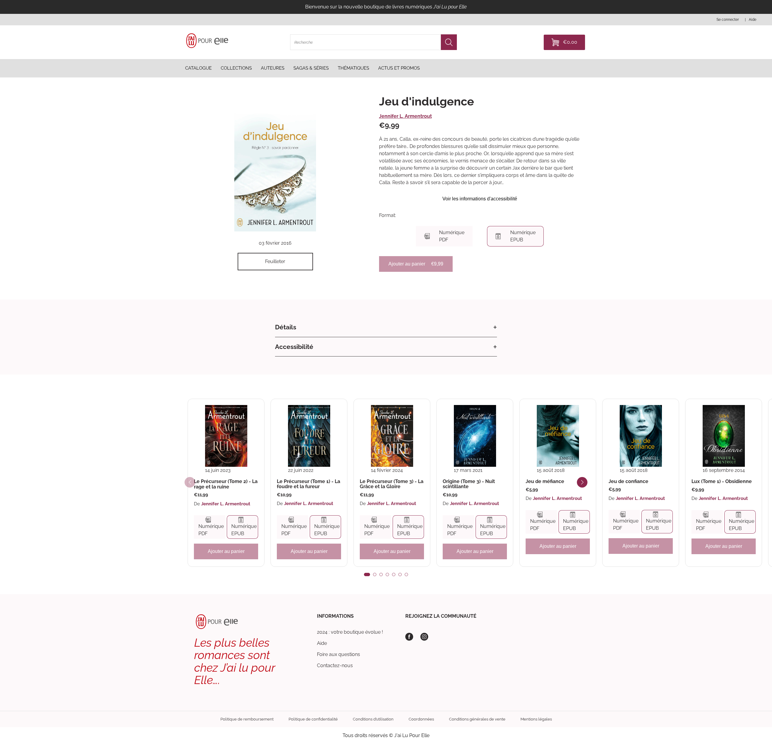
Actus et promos (399, 68)
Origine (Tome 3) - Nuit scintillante (469, 484)
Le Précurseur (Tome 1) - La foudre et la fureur (308, 484)
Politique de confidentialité (313, 719)
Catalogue (198, 68)
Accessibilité (294, 346)
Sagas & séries (311, 68)
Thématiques (353, 68)
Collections (236, 68)
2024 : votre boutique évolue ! (350, 632)
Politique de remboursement (247, 719)
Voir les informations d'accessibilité (479, 198)
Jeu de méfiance (545, 481)
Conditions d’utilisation (373, 719)
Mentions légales (536, 719)
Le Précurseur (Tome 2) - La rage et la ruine (226, 484)
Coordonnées (421, 719)
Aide (322, 643)
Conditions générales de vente (477, 719)
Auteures (272, 68)
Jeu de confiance (628, 481)
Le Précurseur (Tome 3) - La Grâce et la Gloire (391, 484)
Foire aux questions (338, 654)
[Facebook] (409, 637)
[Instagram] (424, 637)
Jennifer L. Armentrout (405, 116)
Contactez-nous (335, 665)
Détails (285, 327)
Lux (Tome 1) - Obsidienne (721, 481)
